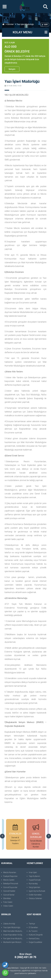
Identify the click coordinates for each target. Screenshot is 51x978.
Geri (46, 24)
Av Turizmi (33, 931)
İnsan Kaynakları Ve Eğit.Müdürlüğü (13, 935)
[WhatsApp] (5, 973)
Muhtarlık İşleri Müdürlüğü (13, 942)
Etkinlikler (7, 898)
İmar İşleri (33, 872)
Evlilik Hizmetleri (35, 895)
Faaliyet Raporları (10, 876)
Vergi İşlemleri (34, 887)
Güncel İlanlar (9, 895)
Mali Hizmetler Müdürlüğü (13, 931)
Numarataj (33, 883)
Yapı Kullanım (34, 876)
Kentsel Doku (34, 939)
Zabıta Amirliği (9, 924)
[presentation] (2, 836)
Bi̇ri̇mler (10, 24)
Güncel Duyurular (10, 887)
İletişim (12, 69)
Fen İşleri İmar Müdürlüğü (13, 939)
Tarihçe (32, 924)
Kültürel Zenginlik (36, 935)
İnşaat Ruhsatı (35, 880)
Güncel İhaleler (9, 891)
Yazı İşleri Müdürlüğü (11, 927)
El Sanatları (33, 927)
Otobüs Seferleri (35, 898)
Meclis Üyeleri (8, 880)
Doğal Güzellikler (35, 942)
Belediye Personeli (10, 883)
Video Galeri (8, 906)
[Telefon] (5, 965)
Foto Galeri (7, 902)
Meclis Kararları (9, 872)
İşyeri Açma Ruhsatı (37, 891)
